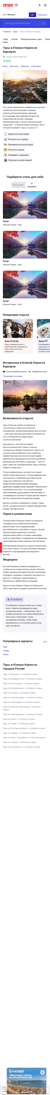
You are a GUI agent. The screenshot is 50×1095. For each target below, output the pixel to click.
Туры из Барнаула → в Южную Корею (20, 674)
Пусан (6, 654)
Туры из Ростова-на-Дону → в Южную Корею (24, 728)
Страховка (36, 66)
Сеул (5, 647)
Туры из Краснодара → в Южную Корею (21, 702)
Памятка (25, 66)
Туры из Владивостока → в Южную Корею (22, 679)
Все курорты (45, 641)
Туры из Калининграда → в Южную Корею (22, 697)
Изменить (42, 15)
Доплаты (14, 66)
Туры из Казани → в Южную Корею (19, 693)
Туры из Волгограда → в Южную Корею (21, 683)
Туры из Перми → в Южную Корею (19, 723)
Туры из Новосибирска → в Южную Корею (22, 714)
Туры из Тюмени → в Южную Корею (19, 742)
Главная (7, 31)
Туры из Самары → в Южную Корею (19, 733)
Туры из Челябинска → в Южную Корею (21, 747)
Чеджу (6, 650)
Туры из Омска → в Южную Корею (19, 719)
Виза (5, 66)
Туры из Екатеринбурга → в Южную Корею (22, 688)
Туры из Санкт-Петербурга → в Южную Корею (24, 737)
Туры (15, 31)
